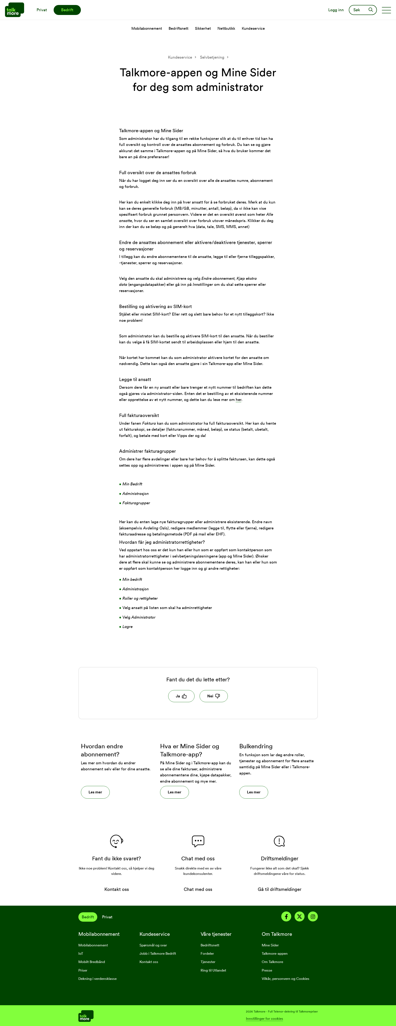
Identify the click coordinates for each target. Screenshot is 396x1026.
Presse (267, 970)
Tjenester (208, 962)
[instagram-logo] (313, 917)
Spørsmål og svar (153, 945)
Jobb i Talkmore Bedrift (157, 953)
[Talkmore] (138, 1015)
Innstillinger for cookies (264, 1018)
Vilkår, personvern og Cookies (285, 979)
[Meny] (386, 10)
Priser (82, 970)
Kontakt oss (148, 962)
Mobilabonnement (93, 945)
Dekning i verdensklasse (97, 979)
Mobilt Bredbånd (91, 962)
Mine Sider (270, 945)
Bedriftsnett (210, 945)
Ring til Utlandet (213, 970)
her (238, 399)
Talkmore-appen (275, 953)
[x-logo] (300, 917)
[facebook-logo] (286, 917)
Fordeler (207, 953)
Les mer (95, 792)
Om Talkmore (272, 962)
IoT (80, 953)
